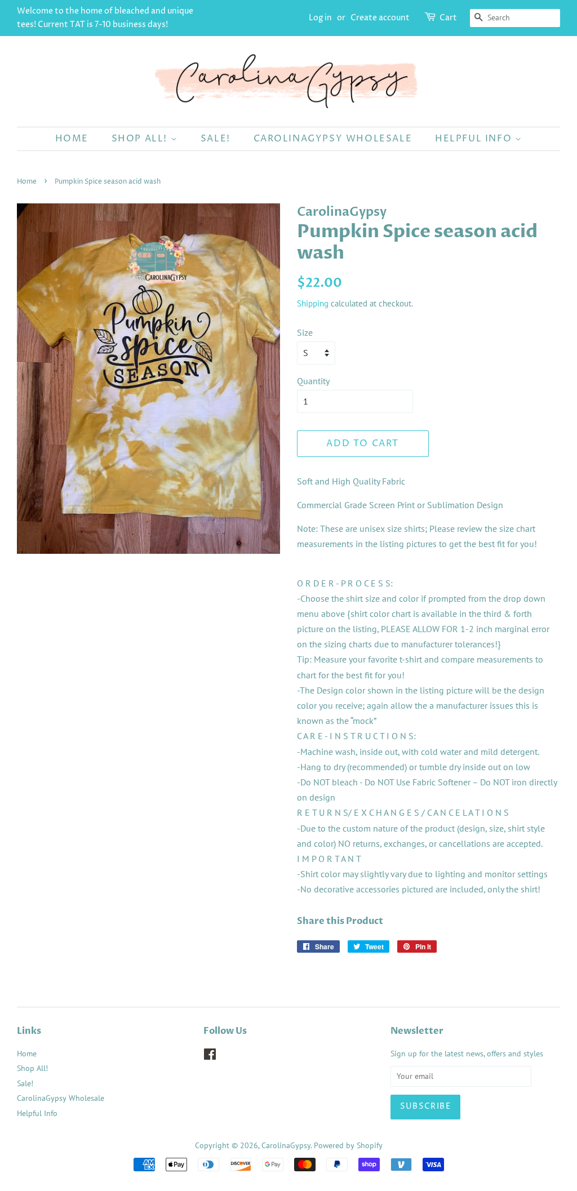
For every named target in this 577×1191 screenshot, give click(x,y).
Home (71, 138)
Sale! (215, 138)
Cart (448, 17)
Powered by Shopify (348, 1145)
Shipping (313, 303)
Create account (380, 17)
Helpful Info (475, 138)
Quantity (313, 380)
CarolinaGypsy (285, 1145)
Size (305, 332)
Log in (320, 17)
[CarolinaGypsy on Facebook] (209, 1056)
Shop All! (141, 138)
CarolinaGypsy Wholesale (333, 138)
